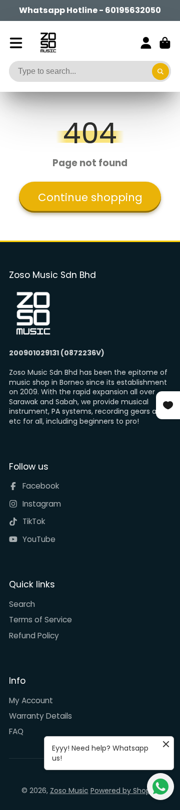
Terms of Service (40, 619)
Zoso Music (69, 791)
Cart (165, 43)
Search (22, 604)
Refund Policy (34, 635)
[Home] (48, 42)
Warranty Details (40, 716)
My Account (31, 700)
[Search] (160, 71)
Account (146, 43)
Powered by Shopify (124, 791)
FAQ (16, 731)
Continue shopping (90, 197)
